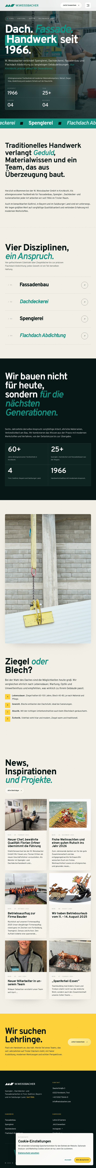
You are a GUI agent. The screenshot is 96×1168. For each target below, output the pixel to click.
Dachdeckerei (10, 1129)
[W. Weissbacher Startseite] (22, 5)
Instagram (57, 1129)
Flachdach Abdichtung (14, 1133)
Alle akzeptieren (82, 1160)
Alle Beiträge (13, 790)
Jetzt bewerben (69, 5)
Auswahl (68, 1160)
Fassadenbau (10, 1120)
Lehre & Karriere (59, 1120)
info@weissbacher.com (62, 1102)
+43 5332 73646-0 (60, 1097)
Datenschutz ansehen (28, 1153)
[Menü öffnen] (88, 5)
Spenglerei (9, 1124)
